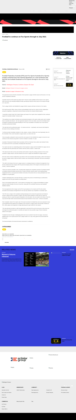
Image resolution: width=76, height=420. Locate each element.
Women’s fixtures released (58, 72)
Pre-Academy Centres (65, 392)
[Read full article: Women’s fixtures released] (69, 72)
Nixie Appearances (34, 392)
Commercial (62, 10)
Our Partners (4, 404)
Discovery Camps (64, 390)
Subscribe (7, 242)
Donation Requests (49, 392)
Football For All (49, 390)
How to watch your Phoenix (6, 392)
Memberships (49, 10)
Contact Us (4, 394)
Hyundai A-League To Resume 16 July (15, 91)
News (7, 34)
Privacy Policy (11, 238)
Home (3, 34)
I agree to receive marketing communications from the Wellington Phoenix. (18, 239)
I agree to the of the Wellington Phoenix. (14, 238)
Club (56, 10)
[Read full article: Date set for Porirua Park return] (69, 85)
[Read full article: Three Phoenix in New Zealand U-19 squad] (69, 78)
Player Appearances (35, 390)
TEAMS (42, 10)
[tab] (58, 58)
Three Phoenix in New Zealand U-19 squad (66, 255)
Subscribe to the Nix (5, 390)
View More (72, 249)
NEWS (32, 10)
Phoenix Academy (71, 10)
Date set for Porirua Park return (58, 85)
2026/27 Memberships (21, 390)
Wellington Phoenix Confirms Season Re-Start (20, 84)
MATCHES (36, 10)
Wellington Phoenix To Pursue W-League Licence (17, 88)
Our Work (3, 406)
